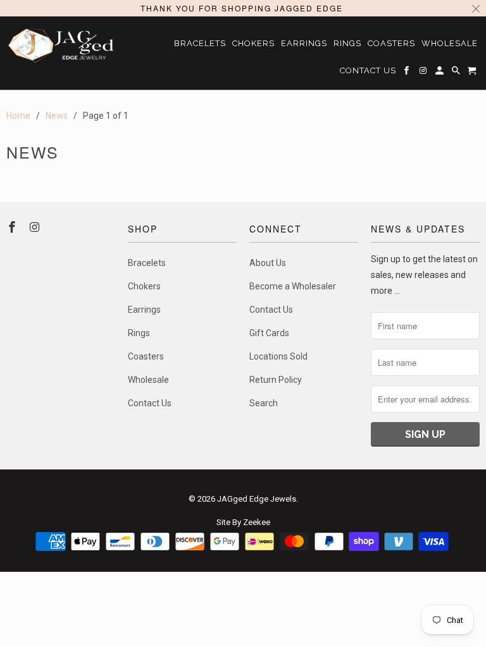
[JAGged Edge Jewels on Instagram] (36, 227)
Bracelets (147, 263)
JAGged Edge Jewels (256, 499)
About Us (267, 263)
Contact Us (149, 403)
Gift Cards (269, 333)
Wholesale (148, 380)
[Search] (457, 73)
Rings (139, 333)
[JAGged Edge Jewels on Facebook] (13, 227)
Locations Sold (278, 356)
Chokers (144, 286)
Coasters (146, 356)
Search (263, 403)
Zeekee (256, 522)
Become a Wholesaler (292, 286)
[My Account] (440, 73)
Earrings (144, 310)
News (32, 151)
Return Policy (275, 380)
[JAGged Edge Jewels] (60, 45)
